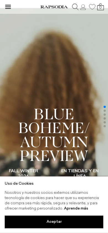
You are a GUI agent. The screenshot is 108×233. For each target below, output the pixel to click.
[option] (54, 116)
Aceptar (54, 222)
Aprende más (76, 208)
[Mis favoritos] (92, 7)
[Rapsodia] (54, 7)
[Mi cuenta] (83, 7)
